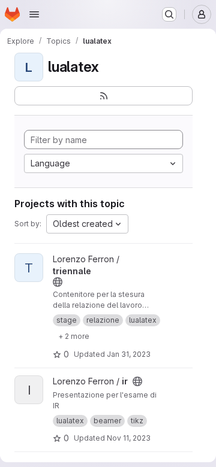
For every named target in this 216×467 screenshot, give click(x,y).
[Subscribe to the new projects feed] (103, 95)
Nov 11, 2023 (129, 437)
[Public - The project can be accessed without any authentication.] (57, 282)
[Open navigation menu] (34, 14)
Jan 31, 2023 (129, 354)
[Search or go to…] (169, 14)
